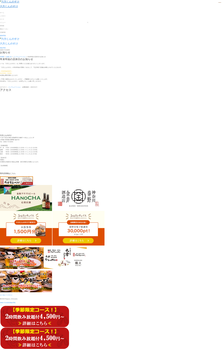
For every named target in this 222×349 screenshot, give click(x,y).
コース (2, 19)
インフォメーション (14, 87)
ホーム (2, 12)
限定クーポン (4, 29)
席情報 (2, 26)
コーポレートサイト (6, 295)
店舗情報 (3, 32)
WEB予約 (3, 35)
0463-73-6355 (5, 302)
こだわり (3, 16)
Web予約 (3, 48)
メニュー (3, 22)
